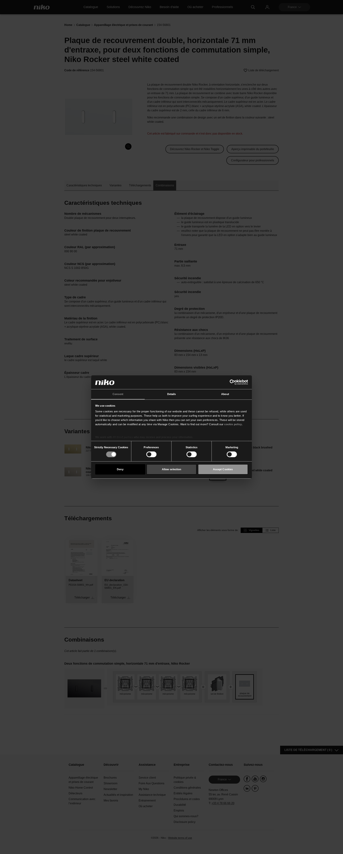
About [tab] (225, 394)
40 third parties (123, 437)
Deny (120, 469)
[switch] (151, 454)
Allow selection (171, 469)
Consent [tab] (118, 394)
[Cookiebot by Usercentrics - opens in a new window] (232, 382)
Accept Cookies (223, 469)
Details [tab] (171, 394)
